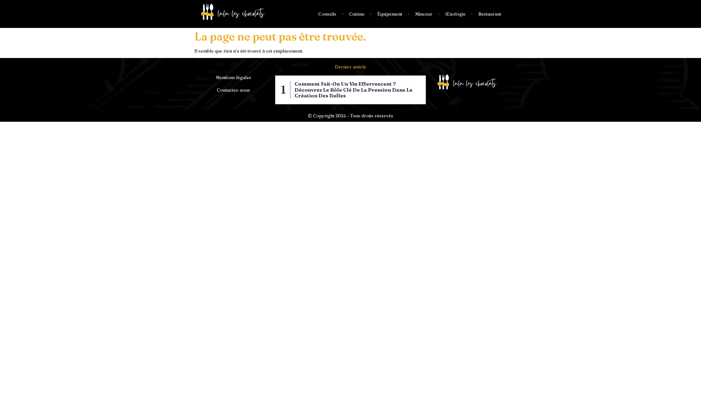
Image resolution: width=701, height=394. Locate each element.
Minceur (423, 14)
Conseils (327, 14)
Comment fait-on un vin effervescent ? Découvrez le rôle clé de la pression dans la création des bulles (353, 90)
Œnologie (455, 14)
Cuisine (356, 14)
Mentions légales (233, 77)
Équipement (389, 14)
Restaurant (489, 14)
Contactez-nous (233, 90)
